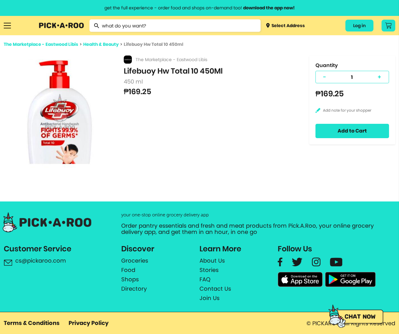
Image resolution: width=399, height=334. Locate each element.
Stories (209, 270)
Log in (359, 25)
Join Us (209, 298)
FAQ (205, 279)
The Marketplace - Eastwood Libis (41, 44)
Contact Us (215, 289)
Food (128, 270)
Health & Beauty (101, 44)
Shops (130, 279)
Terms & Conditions (32, 323)
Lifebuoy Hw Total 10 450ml (153, 44)
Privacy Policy (88, 323)
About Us (212, 261)
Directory (134, 289)
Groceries (134, 261)
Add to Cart (352, 130)
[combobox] (175, 25)
